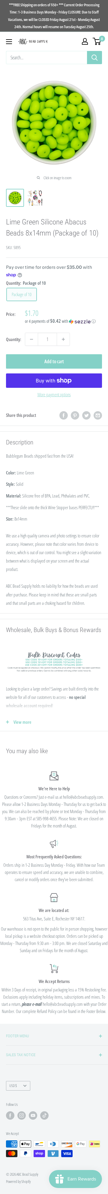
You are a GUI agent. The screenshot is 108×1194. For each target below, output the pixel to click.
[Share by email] (98, 415)
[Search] (94, 57)
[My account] (85, 41)
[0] (97, 41)
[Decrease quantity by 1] (31, 339)
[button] (63, 321)
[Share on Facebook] (63, 415)
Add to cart (54, 361)
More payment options (54, 394)
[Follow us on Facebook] (10, 1115)
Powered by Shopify (18, 1181)
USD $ (13, 1085)
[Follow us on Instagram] (21, 1115)
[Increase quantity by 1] (63, 339)
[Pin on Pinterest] (75, 415)
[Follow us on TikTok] (44, 1115)
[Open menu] (9, 41)
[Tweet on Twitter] (86, 415)
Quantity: (13, 339)
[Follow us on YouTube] (33, 1115)
